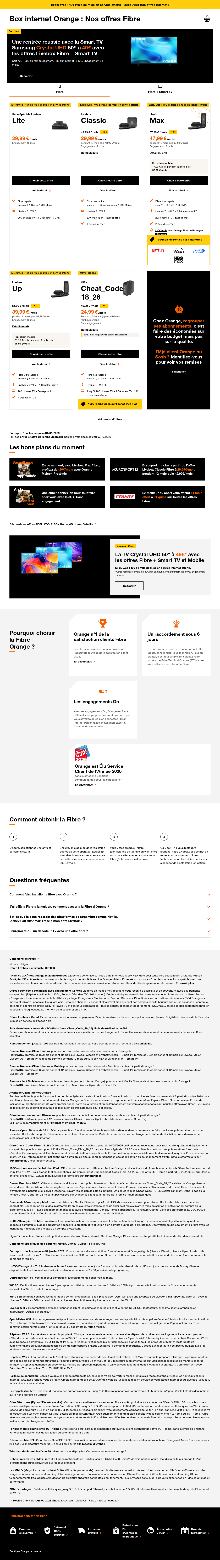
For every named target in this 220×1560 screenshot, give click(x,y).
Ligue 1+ (84, 1243)
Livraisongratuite (94, 1530)
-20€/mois (161, 230)
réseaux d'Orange (93, 1443)
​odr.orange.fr (92, 1175)
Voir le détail (39, 190)
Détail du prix (89, 153)
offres (24, 436)
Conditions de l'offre (22, 958)
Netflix (62, 1243)
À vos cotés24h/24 (164, 1530)
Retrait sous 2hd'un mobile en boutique (130, 1530)
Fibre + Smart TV (160, 92)
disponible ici (142, 1043)
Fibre (60, 92)
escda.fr (113, 1500)
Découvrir (26, 76)
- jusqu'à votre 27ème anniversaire (105, 334)
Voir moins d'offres (110, 419)
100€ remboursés (99, 403)
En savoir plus (83, 661)
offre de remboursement (47, 436)
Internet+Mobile (75, 1122)
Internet (56, 1122)
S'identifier (179, 371)
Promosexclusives (26, 1530)
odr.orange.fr (17, 1160)
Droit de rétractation (198, 1530)
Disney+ (73, 1243)
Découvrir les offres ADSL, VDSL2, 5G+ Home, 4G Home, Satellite (51, 524)
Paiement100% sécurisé (60, 1530)
